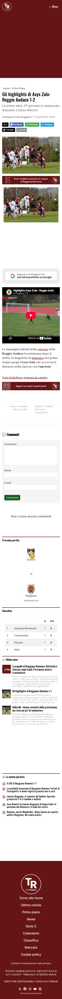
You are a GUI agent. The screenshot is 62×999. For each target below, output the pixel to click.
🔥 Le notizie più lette (13, 777)
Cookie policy (31, 954)
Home (6, 88)
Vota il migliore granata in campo (24, 377)
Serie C (31, 926)
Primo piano (31, 912)
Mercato (31, 947)
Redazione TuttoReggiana (17, 116)
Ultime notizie (31, 905)
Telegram (48, 124)
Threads (10, 130)
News (31, 919)
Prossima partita (10, 540)
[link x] (19, 988)
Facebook (17, 124)
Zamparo (38, 358)
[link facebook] (25, 988)
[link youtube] (35, 988)
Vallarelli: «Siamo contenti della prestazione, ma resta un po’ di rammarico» (34, 708)
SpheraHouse (36, 993)
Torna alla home (31, 898)
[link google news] (40, 988)
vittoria (43, 349)
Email (23, 130)
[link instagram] (30, 988)
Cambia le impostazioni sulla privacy (31, 963)
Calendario (31, 933)
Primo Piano (18, 88)
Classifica (7, 611)
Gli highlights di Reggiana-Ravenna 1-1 (32, 691)
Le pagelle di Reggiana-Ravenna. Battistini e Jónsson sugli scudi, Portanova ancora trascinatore (34, 669)
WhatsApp (33, 124)
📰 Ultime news (10, 659)
